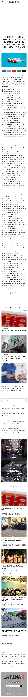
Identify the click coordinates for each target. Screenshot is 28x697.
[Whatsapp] (19, 71)
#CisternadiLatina (7, 411)
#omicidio (14, 423)
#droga (17, 413)
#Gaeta (24, 416)
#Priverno (3, 426)
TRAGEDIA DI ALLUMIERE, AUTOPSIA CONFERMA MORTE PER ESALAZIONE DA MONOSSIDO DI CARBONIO (13, 540)
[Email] (24, 71)
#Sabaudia (17, 428)
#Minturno (10, 423)
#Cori (2, 413)
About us (18, 693)
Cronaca (20, 49)
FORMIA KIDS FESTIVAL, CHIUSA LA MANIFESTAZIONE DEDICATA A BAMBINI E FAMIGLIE (12, 567)
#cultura (13, 413)
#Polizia (18, 423)
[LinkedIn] (16, 682)
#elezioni (22, 413)
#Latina (5, 421)
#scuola (14, 430)
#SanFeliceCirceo (4, 430)
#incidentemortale (16, 418)
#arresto (15, 408)
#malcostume (20, 421)
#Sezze (23, 430)
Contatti (13, 693)
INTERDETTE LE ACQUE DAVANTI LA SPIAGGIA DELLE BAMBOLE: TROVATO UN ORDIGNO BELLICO (13, 599)
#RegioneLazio (5, 428)
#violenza (3, 435)
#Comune (16, 411)
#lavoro (10, 421)
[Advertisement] (14, 19)
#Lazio (11, 298)
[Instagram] (14, 682)
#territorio (16, 432)
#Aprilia (10, 408)
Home (8, 693)
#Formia (9, 416)
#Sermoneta (19, 430)
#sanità (10, 430)
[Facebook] (4, 71)
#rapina (21, 426)
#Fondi (3, 416)
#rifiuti (11, 428)
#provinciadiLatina (19, 298)
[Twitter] (9, 71)
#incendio (3, 418)
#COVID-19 (6, 298)
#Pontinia (23, 423)
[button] (25, 400)
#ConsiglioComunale (22, 411)
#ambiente (3, 408)
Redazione (9, 49)
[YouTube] (18, 682)
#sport (3, 432)
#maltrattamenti (4, 423)
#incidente (8, 418)
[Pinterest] (14, 71)
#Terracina (9, 432)
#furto (20, 416)
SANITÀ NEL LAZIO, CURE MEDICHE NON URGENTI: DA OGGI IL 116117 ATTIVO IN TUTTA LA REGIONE (12, 388)
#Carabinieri (20, 408)
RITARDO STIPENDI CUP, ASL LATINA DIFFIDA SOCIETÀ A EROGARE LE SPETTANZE (13, 358)
